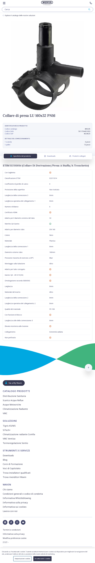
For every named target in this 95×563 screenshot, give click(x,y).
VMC (5, 413)
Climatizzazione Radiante (15, 409)
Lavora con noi (10, 511)
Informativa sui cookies (14, 506)
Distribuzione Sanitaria (14, 396)
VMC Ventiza (9, 438)
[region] (47, 555)
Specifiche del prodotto (22, 156)
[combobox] (47, 9)
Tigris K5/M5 (9, 425)
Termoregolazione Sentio (15, 443)
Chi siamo (8, 489)
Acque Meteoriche (12, 404)
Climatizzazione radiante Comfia (19, 434)
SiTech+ (6, 430)
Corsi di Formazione (13, 464)
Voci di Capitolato (12, 468)
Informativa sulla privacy (15, 502)
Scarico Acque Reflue (13, 400)
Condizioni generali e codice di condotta (23, 493)
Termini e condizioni (12, 530)
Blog (5, 459)
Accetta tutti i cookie (42, 559)
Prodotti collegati (79, 156)
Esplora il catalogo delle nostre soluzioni (20, 15)
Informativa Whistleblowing (17, 498)
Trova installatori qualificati (16, 472)
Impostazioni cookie (22, 559)
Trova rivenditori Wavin (14, 477)
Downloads (51, 156)
